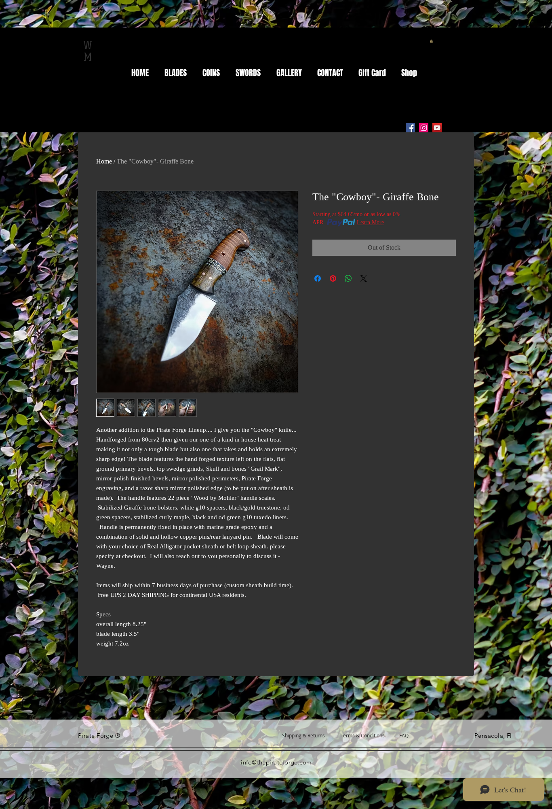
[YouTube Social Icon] (437, 127)
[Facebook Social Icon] (410, 127)
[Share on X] (364, 278)
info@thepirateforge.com (276, 762)
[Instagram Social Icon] (423, 127)
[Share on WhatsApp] (348, 278)
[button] (431, 40)
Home (104, 161)
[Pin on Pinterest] (333, 278)
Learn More (370, 222)
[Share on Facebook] (317, 278)
